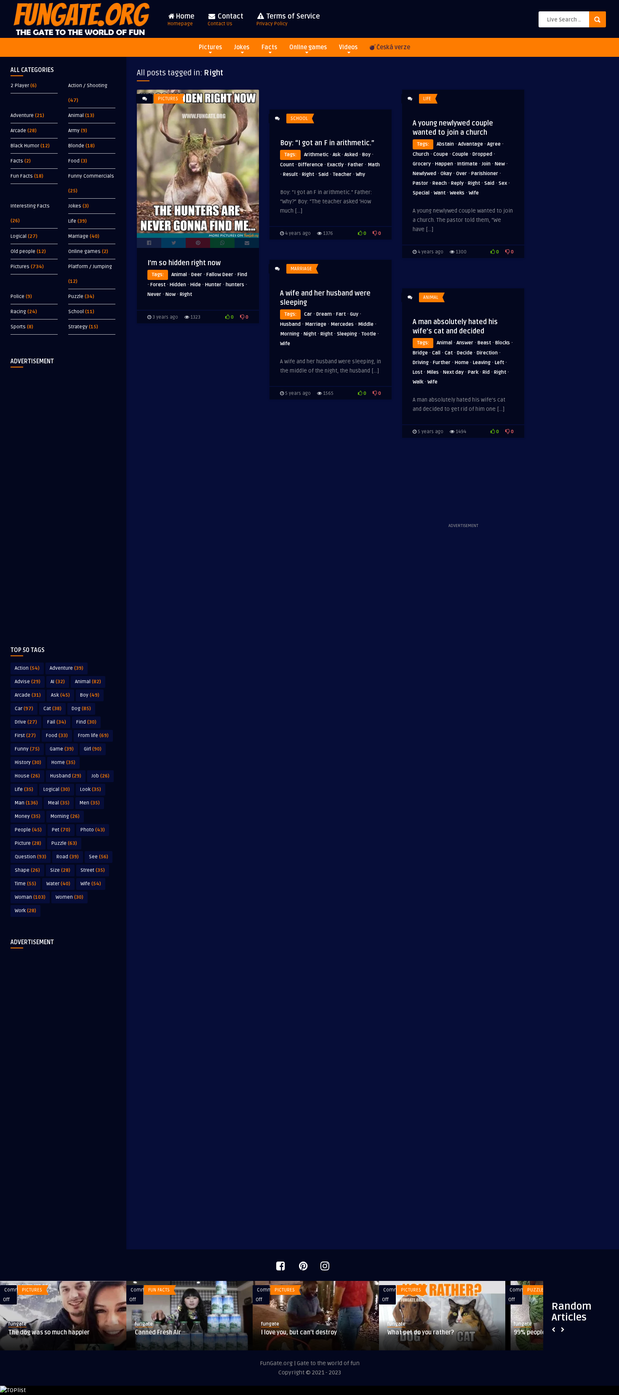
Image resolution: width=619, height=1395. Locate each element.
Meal (58, 803)
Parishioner (484, 173)
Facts (269, 47)
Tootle (368, 334)
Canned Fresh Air (158, 1332)
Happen (444, 164)
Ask (60, 695)
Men (90, 803)
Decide (464, 353)
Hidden (178, 285)
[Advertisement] (63, 500)
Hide (195, 285)
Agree (494, 144)
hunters (235, 285)
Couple (460, 154)
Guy (354, 314)
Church (421, 154)
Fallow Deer (219, 275)
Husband (65, 776)
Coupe (440, 154)
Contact (225, 19)
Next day (453, 372)
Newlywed (424, 173)
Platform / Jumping (90, 267)
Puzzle (75, 296)
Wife (90, 884)
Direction (487, 353)
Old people (23, 251)
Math (374, 165)
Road (67, 857)
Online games (308, 47)
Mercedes (342, 324)
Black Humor (25, 146)
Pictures (210, 47)
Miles (433, 372)
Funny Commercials (91, 176)
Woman (30, 897)
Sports (18, 327)
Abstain (445, 144)
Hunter (213, 285)
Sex (503, 183)
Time (25, 884)
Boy (89, 695)
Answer (464, 343)
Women (69, 897)
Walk (418, 382)
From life (93, 735)
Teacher (342, 174)
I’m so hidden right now (184, 263)
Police (17, 296)
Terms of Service (288, 19)
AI (58, 682)
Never (154, 294)
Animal (76, 115)
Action (27, 668)
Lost (417, 372)
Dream (324, 314)
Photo (92, 830)
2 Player (20, 86)
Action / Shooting (87, 86)
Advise (27, 682)
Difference (310, 165)
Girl (92, 749)
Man (26, 803)
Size (60, 870)
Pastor (420, 183)
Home (181, 19)
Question (30, 857)
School (76, 312)
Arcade (18, 131)
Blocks (502, 343)
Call (436, 353)
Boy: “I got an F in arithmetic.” (327, 143)
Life (72, 221)
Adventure (22, 115)
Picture (28, 843)
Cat (52, 708)
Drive (26, 722)
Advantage (470, 144)
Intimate (467, 164)
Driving (421, 362)
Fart (341, 314)
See (98, 857)
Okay (446, 173)
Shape (27, 870)
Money (27, 816)
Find (86, 722)
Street (92, 870)
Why (360, 174)
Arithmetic (316, 155)
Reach (439, 183)
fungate (17, 1324)
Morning (65, 816)
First (25, 735)
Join (486, 164)
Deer (196, 275)
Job (100, 776)
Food (74, 161)
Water (58, 884)
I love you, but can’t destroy (299, 1332)
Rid (486, 372)
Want (440, 193)
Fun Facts (22, 176)
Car (24, 708)
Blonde (76, 146)
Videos (348, 47)
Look (90, 789)
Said (489, 183)
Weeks (457, 193)
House (27, 776)
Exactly (335, 165)
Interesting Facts (30, 206)
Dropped (482, 154)
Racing (18, 312)
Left (499, 362)
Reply (457, 183)
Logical (19, 236)
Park (473, 372)
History (28, 762)
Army (74, 131)
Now (170, 294)
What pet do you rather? (420, 1332)
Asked (351, 155)
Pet (61, 830)
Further (442, 362)
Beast (484, 343)
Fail (56, 722)
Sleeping (347, 334)
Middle (366, 324)
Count (287, 165)
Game (62, 749)
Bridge (420, 353)
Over (461, 173)
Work (25, 911)
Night (310, 334)
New (500, 164)
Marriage (78, 236)
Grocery (422, 164)
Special (421, 193)
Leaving (482, 362)
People (28, 830)
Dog (81, 708)
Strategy (78, 327)
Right (186, 294)
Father (355, 165)
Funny (27, 749)
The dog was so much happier (49, 1332)
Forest (157, 285)
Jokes (241, 47)
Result (290, 174)
